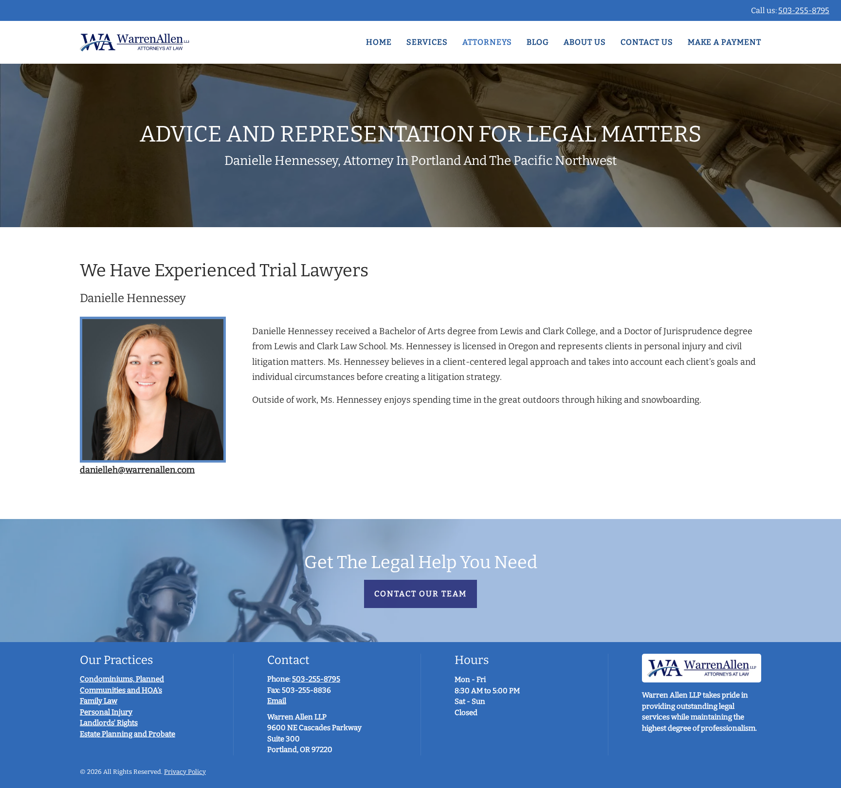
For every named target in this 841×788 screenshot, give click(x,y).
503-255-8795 (803, 10)
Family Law (98, 701)
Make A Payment (724, 42)
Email (276, 701)
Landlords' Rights (109, 722)
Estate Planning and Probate (127, 734)
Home (379, 42)
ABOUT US (585, 42)
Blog (538, 42)
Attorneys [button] (487, 42)
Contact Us (647, 42)
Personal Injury (106, 712)
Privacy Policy (185, 771)
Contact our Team (420, 593)
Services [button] (427, 42)
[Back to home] (134, 42)
